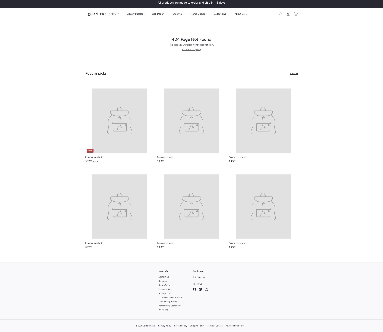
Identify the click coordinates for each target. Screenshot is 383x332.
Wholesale (163, 310)
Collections (219, 13)
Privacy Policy (165, 289)
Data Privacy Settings (168, 301)
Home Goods (198, 13)
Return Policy (165, 285)
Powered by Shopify (235, 326)
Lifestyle (177, 13)
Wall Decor (158, 13)
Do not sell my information (171, 297)
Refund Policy (180, 326)
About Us (240, 13)
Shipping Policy (197, 326)
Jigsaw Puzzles (135, 13)
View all (294, 73)
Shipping (163, 281)
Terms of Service (215, 326)
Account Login (165, 293)
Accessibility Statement (170, 306)
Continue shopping (191, 49)
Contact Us (164, 277)
